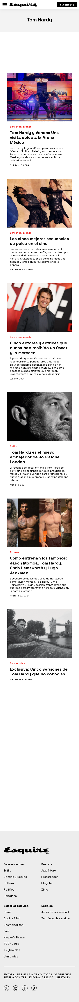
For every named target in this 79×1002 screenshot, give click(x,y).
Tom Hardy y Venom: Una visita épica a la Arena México (34, 137)
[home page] (23, 4)
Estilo (13, 446)
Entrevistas (17, 663)
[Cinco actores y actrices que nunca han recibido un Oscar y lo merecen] (39, 307)
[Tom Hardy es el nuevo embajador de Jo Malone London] (39, 416)
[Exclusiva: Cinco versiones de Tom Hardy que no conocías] (39, 633)
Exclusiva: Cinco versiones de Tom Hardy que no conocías (39, 672)
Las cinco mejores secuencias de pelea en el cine (39, 241)
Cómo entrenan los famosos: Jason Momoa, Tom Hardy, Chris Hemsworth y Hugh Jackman (38, 565)
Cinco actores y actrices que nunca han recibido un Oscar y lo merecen (38, 347)
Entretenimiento (21, 126)
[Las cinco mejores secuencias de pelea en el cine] (39, 203)
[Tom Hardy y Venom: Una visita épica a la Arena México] (39, 97)
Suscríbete (67, 4)
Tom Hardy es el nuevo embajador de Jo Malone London (35, 457)
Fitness (14, 552)
